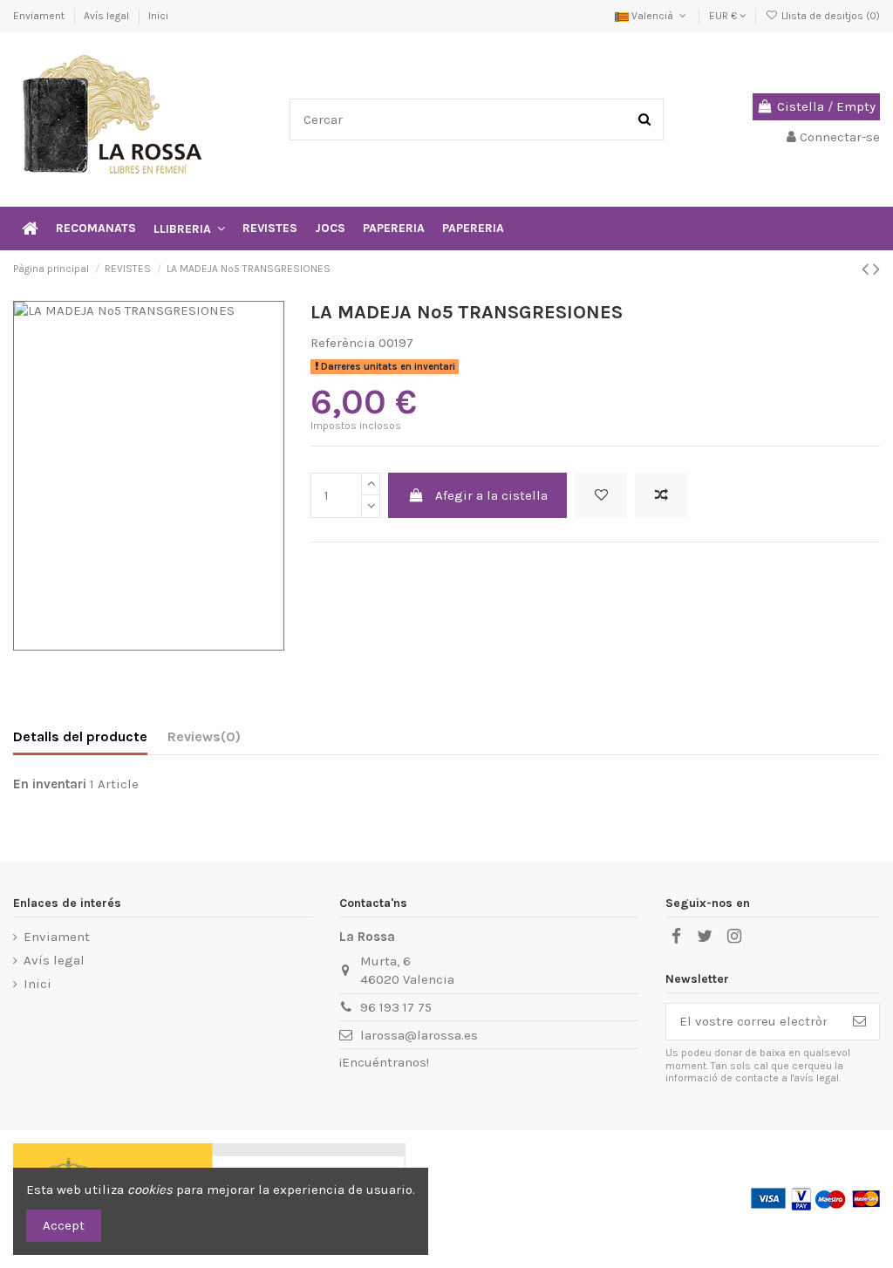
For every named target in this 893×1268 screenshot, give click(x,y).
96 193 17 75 (396, 1007)
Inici (158, 16)
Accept (64, 1225)
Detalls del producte (80, 736)
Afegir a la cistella (491, 495)
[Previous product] (867, 269)
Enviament (40, 16)
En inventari (49, 784)
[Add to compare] (661, 496)
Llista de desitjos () (829, 16)
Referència (342, 343)
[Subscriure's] (859, 1022)
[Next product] (876, 269)
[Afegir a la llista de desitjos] (601, 496)
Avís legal (108, 16)
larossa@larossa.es (419, 1035)
